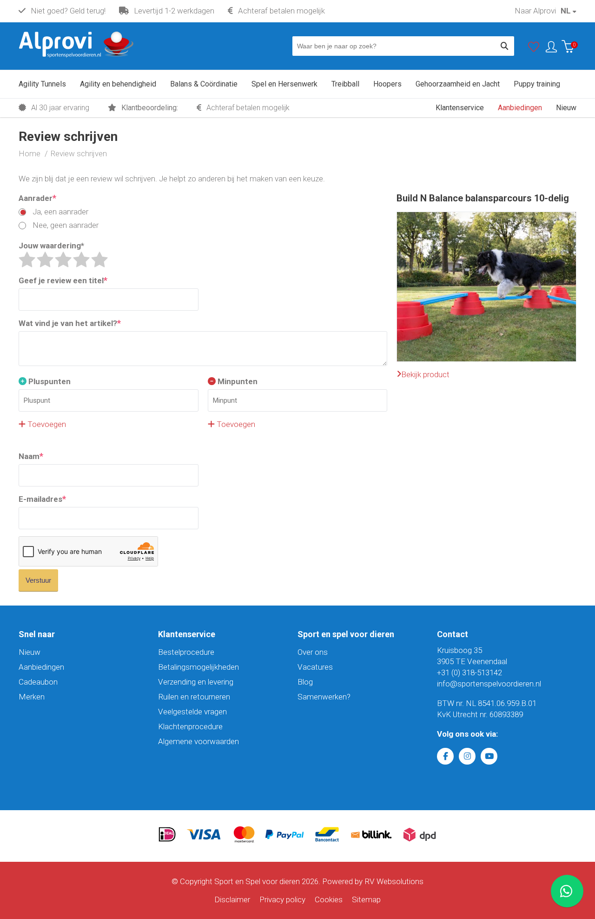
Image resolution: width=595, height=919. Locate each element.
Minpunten (237, 381)
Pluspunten (48, 381)
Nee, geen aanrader (65, 225)
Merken (32, 696)
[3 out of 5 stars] (63, 259)
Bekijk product (425, 374)
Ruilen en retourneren (194, 696)
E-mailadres (42, 499)
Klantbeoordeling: (148, 107)
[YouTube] (489, 756)
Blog (305, 681)
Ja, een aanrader (59, 211)
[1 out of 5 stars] (27, 259)
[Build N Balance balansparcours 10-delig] (486, 217)
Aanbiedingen (41, 667)
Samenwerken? (324, 696)
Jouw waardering (51, 245)
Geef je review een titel (63, 280)
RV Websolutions (393, 881)
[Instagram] (467, 756)
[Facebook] (445, 756)
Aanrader (37, 198)
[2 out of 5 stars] (45, 259)
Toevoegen (46, 424)
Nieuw (29, 652)
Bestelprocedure (186, 652)
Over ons (313, 652)
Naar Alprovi (535, 10)
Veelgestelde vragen (192, 711)
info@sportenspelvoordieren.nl (489, 683)
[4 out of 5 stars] (81, 259)
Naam (31, 456)
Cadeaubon (38, 681)
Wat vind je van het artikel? (70, 323)
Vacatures (315, 667)
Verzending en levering (195, 681)
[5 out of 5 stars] (99, 259)
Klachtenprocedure (190, 726)
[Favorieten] (533, 48)
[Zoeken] (504, 46)
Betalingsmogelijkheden (198, 667)
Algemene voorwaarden (198, 741)
